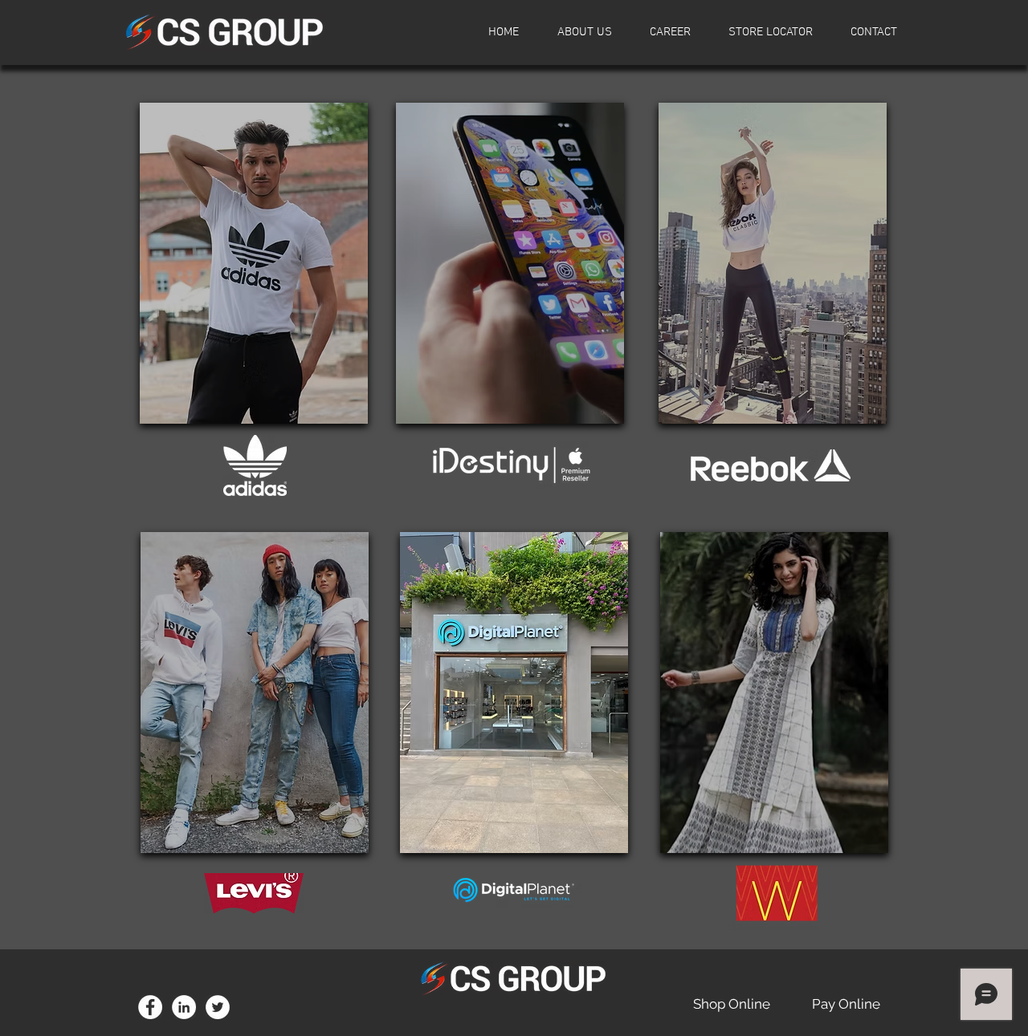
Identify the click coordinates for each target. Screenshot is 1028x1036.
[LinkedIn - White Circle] (184, 1007)
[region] (254, 263)
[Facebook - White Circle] (150, 1007)
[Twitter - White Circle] (218, 1007)
